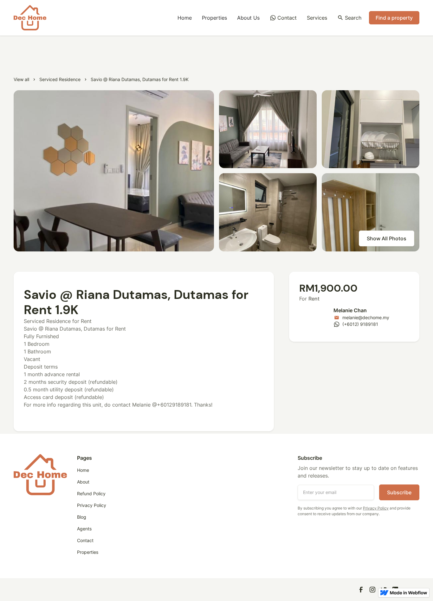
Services (317, 18)
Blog (81, 517)
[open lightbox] (114, 170)
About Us (248, 18)
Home (185, 18)
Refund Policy (91, 493)
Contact (85, 540)
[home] (30, 17)
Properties (214, 18)
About (83, 481)
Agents (84, 528)
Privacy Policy (91, 505)
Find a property (394, 18)
